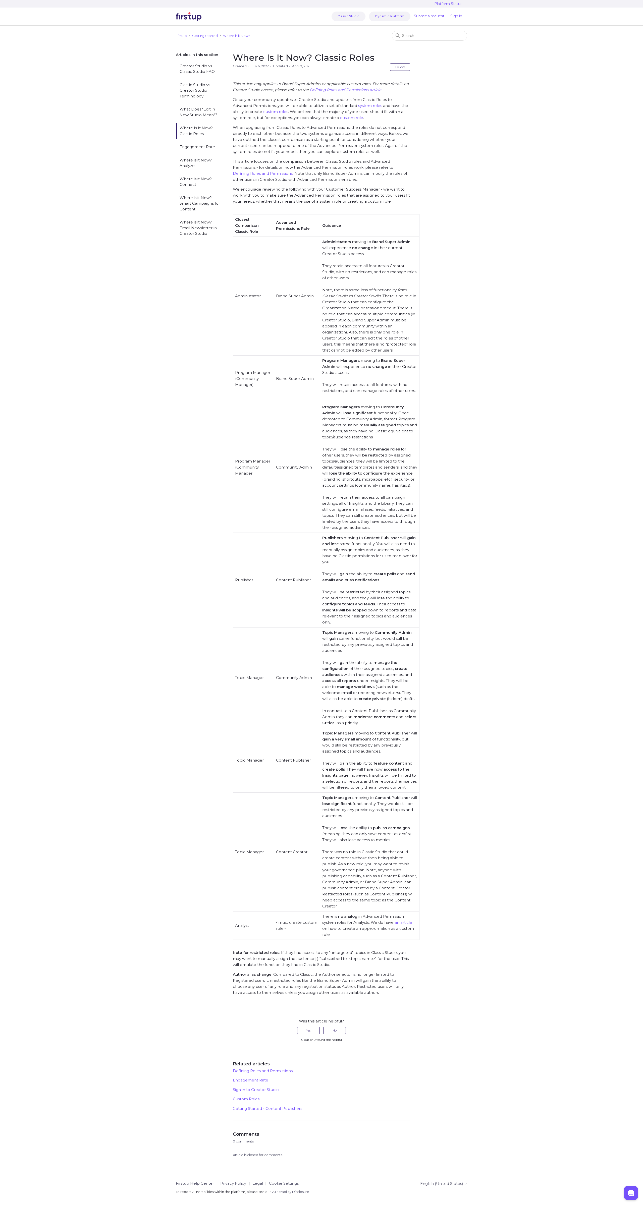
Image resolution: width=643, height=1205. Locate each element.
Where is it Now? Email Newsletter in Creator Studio (198, 228)
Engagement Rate (197, 146)
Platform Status (448, 4)
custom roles (275, 111)
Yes (308, 1030)
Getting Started (205, 36)
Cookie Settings (284, 1183)
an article (403, 922)
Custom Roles (246, 1099)
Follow (400, 67)
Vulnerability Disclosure (290, 1192)
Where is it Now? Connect (196, 182)
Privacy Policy (233, 1183)
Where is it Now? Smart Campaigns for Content (200, 203)
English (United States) (442, 1183)
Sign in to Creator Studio (256, 1089)
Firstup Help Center (195, 1183)
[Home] (188, 16)
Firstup (181, 36)
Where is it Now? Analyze (196, 163)
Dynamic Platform (389, 16)
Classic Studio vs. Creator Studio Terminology (195, 90)
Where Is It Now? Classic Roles (196, 131)
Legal (257, 1183)
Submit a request (429, 16)
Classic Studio (348, 16)
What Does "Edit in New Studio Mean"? (198, 112)
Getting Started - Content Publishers (267, 1108)
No (335, 1030)
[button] (631, 1193)
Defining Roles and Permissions (263, 173)
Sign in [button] (456, 16)
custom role (351, 117)
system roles (370, 105)
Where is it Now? (236, 36)
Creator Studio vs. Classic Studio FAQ (197, 69)
